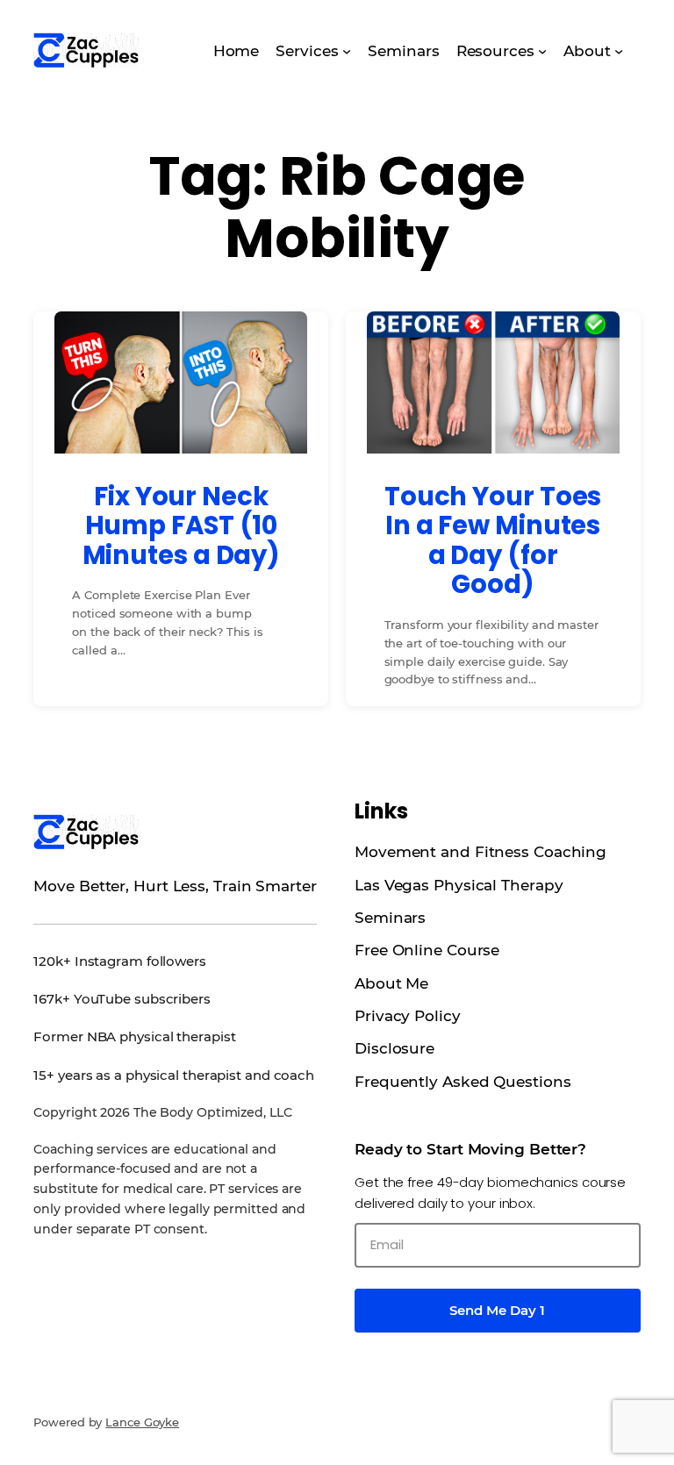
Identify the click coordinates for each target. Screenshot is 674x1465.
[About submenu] (618, 50)
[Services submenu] (346, 50)
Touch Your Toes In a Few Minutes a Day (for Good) (493, 540)
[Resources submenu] (542, 50)
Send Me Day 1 (497, 1310)
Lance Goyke (142, 1422)
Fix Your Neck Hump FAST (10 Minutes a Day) (181, 526)
